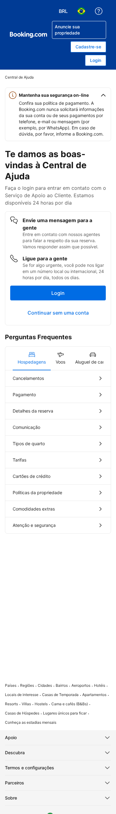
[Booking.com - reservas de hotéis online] (28, 35)
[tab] (32, 358)
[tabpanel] (58, 451)
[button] (58, 95)
